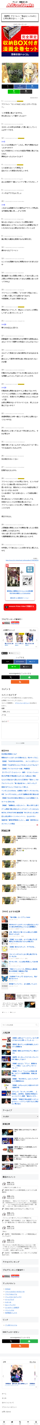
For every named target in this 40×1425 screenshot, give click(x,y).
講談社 (6, 645)
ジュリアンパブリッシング (11, 1385)
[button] (26, 92)
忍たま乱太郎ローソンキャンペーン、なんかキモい (18, 816)
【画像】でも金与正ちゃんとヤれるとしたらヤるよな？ (20, 765)
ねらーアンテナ (10, 1305)
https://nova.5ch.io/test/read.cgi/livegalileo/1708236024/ (22, 560)
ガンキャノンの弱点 (8, 824)
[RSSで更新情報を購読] (20, 682)
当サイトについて (8, 1402)
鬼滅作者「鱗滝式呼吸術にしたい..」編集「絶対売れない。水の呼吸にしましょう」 (20, 820)
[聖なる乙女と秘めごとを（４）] (9, 638)
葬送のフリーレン (15, 653)
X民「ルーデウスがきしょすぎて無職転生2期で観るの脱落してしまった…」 (20, 794)
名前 (2, 708)
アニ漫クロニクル (11, 1325)
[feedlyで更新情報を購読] (29, 677)
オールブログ (9, 1299)
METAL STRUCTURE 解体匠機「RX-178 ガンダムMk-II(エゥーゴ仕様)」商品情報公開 (20, 812)
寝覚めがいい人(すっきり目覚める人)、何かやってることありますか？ (20, 757)
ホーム (4, 1393)
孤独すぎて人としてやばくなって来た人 (14, 787)
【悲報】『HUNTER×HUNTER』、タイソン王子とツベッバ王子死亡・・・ (20, 761)
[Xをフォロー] (10, 677)
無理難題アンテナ (11, 1313)
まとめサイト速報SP (12, 1307)
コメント (4, 721)
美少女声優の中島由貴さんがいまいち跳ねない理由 (18, 776)
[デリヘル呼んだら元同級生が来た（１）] (19, 638)
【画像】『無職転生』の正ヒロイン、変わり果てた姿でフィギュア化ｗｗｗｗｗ (20, 805)
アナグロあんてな (11, 1294)
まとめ (5, 653)
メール (3, 715)
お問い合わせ (6, 1411)
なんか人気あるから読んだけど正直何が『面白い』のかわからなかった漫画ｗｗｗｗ (20, 779)
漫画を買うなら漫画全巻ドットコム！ (19, 598)
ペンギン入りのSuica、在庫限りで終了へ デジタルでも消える (20, 790)
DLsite (33, 630)
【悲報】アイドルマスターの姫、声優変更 (15, 768)
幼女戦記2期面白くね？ (9, 754)
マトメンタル (9, 1310)
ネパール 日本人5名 (8, 801)
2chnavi (7, 1289)
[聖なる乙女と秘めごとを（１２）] (30, 638)
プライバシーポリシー (22, 703)
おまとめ (8, 1302)
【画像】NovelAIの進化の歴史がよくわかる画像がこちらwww (20, 798)
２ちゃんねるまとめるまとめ (15, 1291)
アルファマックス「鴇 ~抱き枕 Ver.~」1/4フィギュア (19, 783)
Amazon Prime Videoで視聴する (21, 606)
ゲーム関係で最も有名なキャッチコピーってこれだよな (20, 809)
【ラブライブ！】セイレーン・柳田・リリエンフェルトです (20, 772)
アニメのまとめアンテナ (13, 1297)
